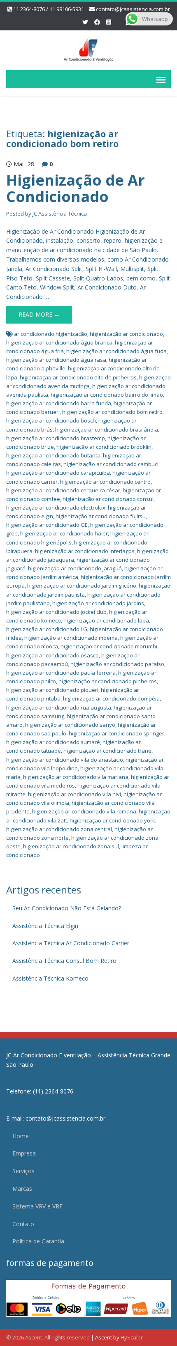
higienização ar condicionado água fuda (116, 351)
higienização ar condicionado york (112, 820)
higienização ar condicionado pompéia (111, 698)
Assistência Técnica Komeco (50, 978)
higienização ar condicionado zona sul (71, 846)
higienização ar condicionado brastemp (55, 438)
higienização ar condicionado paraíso (117, 664)
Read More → (39, 314)
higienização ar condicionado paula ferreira (61, 672)
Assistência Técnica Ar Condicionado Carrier (70, 943)
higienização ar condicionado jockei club (56, 612)
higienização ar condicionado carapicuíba (58, 472)
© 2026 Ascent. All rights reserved (48, 1337)
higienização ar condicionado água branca (59, 342)
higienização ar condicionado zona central (59, 829)
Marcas (22, 1188)
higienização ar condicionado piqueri (52, 690)
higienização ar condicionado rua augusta (58, 707)
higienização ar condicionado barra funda (58, 403)
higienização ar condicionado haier (64, 533)
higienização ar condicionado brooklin (103, 446)
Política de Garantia (38, 1241)
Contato (23, 1224)
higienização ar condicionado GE (47, 524)
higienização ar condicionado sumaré (53, 742)
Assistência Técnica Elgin (45, 926)
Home (20, 1136)
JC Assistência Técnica (60, 213)
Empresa (24, 1153)
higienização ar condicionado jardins (98, 603)
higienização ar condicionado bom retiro (112, 412)
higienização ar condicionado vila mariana (75, 777)
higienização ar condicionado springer (116, 733)
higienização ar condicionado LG (46, 629)
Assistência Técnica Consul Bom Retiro (64, 961)
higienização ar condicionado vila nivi (74, 794)
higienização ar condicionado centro (105, 481)
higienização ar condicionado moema (71, 637)
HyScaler (132, 1337)
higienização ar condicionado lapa (106, 620)
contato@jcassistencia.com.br (133, 9)
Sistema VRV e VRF (37, 1206)
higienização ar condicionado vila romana (84, 811)
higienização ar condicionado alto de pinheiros (78, 377)
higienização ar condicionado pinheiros (107, 681)
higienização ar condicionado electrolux (55, 507)
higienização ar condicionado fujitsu (101, 516)
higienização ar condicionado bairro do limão (107, 394)
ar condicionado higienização (50, 334)
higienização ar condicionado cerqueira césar (63, 490)
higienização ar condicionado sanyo (70, 724)
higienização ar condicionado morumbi (109, 646)
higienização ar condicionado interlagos (85, 551)
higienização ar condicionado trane (107, 750)
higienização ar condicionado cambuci (110, 464)
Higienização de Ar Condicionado (75, 188)
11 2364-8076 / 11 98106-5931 (48, 9)
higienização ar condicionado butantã (53, 455)
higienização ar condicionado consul (108, 499)
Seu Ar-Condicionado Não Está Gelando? (66, 908)
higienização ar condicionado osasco (52, 655)
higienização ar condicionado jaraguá (75, 568)
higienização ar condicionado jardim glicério (81, 585)
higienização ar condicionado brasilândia (106, 429)
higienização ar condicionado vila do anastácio (64, 759)
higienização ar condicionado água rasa (56, 359)
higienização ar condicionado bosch (51, 420)
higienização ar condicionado (126, 334)
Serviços (23, 1171)
